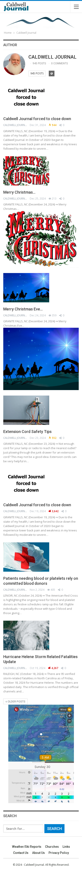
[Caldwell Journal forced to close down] (26, 97)
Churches (52, 846)
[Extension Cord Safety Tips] (26, 410)
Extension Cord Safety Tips (27, 431)
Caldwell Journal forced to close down (37, 118)
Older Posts (16, 701)
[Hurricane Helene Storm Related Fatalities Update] (26, 635)
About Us (38, 853)
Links (66, 846)
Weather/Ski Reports (26, 846)
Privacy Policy (59, 853)
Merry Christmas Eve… (23, 309)
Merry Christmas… (19, 192)
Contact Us (20, 853)
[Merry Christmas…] (26, 171)
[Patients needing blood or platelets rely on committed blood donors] (26, 557)
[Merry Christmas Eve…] (26, 287)
